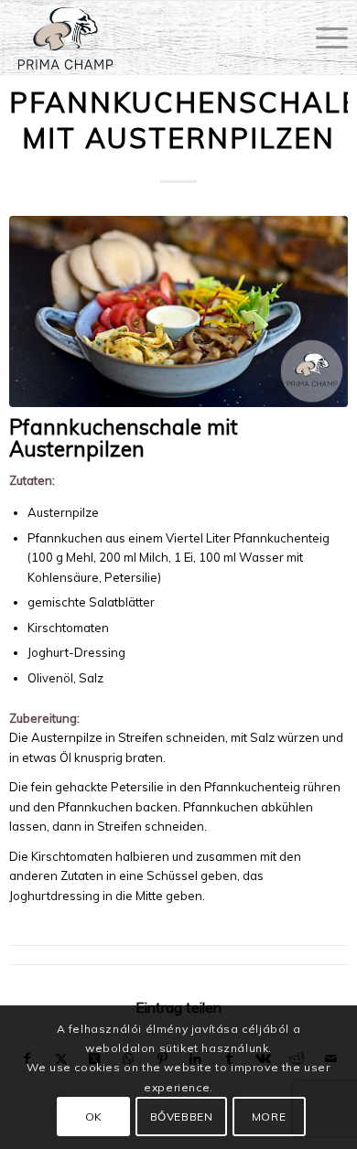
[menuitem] (323, 37)
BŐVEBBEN (181, 1116)
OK (94, 1116)
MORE (269, 1116)
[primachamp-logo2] (144, 37)
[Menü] (323, 37)
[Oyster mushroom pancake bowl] (179, 311)
